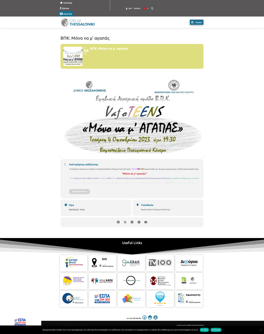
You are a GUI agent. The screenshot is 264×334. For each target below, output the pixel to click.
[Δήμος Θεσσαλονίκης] (81, 22)
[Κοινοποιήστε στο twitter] (125, 222)
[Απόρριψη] (260, 329)
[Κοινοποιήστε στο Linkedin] (132, 222)
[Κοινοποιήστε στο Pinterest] (138, 222)
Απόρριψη (216, 330)
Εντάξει (204, 330)
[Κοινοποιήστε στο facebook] (118, 222)
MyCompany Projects (196, 325)
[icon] (144, 319)
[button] (152, 8)
